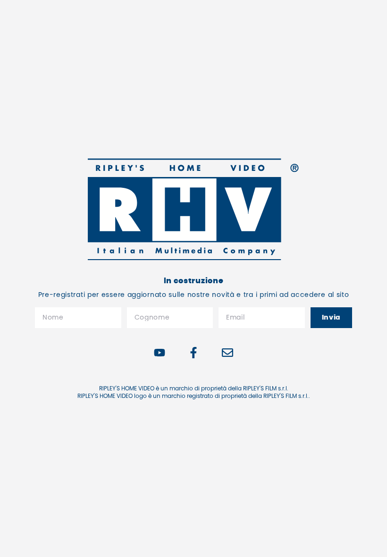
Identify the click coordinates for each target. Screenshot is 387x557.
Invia (331, 317)
